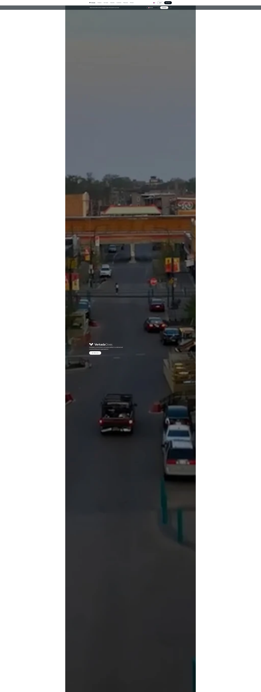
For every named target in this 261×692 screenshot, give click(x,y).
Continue (164, 7)
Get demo (168, 2)
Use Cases (106, 2)
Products (99, 2)
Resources (125, 2)
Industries (112, 2)
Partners (132, 2)
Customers (119, 2)
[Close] (170, 7)
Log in (160, 2)
